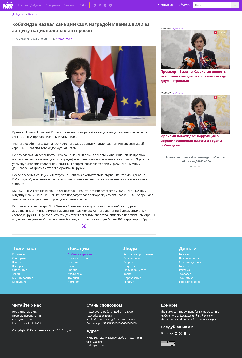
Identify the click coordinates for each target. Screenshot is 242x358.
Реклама (69, 5)
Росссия (73, 262)
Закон (16, 274)
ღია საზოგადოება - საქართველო (192, 315)
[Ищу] (235, 5)
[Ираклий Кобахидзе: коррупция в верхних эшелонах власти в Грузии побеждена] (195, 114)
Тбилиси (73, 278)
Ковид (127, 274)
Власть (32, 14)
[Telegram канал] (110, 5)
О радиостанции (23, 319)
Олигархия (19, 258)
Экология (185, 274)
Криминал (18, 254)
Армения (73, 282)
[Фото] (100, 5)
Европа (72, 270)
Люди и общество (135, 270)
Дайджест (36, 5)
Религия (128, 282)
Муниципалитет (22, 278)
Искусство (129, 266)
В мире (72, 266)
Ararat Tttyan (64, 39)
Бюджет (184, 254)
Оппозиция (19, 270)
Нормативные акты (24, 311)
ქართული (184, 4)
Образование (132, 278)
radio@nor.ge (95, 345)
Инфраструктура (190, 282)
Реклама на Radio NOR (26, 323)
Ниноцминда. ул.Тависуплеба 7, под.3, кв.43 (114, 337)
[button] (191, 166)
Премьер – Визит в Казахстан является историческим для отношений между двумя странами (194, 76)
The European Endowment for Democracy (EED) (190, 311)
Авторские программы (138, 254)
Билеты (184, 266)
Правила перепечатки (26, 315)
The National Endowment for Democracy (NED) (190, 319)
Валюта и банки (189, 258)
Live (85, 5)
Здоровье (129, 262)
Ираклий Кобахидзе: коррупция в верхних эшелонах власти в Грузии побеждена (191, 140)
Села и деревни (78, 258)
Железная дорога (190, 262)
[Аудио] (94, 5)
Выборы (17, 266)
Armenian (166, 4)
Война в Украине (80, 254)
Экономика (186, 278)
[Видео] (105, 5)
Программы (53, 5)
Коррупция (19, 282)
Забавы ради (131, 258)
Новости (22, 5)
